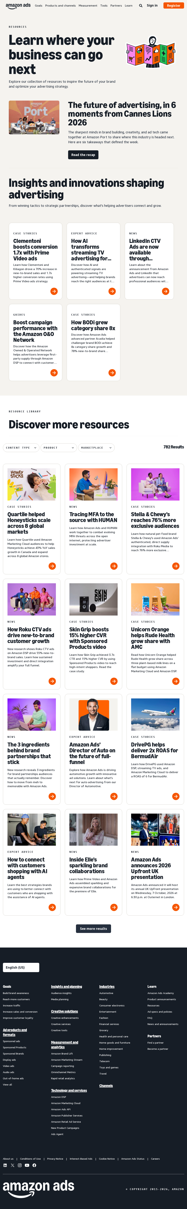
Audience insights (61, 993)
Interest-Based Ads (81, 1158)
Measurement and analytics (64, 1044)
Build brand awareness (16, 993)
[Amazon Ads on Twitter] (12, 1165)
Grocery (103, 1030)
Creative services (61, 1024)
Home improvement (111, 1048)
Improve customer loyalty (18, 1017)
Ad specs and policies (160, 1011)
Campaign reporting (62, 1065)
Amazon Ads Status (132, 1158)
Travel (103, 1073)
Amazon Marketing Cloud (65, 1103)
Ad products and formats (15, 1032)
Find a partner (156, 1042)
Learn (128, 5)
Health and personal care (113, 1036)
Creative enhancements (65, 1017)
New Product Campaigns (65, 1127)
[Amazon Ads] (15, 5)
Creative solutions (64, 1011)
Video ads (8, 1065)
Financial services (109, 1024)
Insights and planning (66, 986)
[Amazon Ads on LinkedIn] (5, 1165)
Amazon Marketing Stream (66, 1059)
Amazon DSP (58, 1096)
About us (8, 1158)
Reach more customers (16, 999)
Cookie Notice (107, 1158)
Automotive (106, 993)
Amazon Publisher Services (67, 1115)
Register (173, 5)
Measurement (88, 5)
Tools (104, 5)
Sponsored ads (11, 1041)
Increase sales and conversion (20, 1011)
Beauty (103, 999)
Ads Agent (57, 1134)
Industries (107, 986)
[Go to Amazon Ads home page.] (38, 1189)
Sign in (152, 5)
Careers (155, 1158)
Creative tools (59, 1030)
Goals (38, 5)
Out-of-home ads (13, 1078)
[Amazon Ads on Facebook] (34, 1165)
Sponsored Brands (13, 1053)
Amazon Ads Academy (161, 993)
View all (7, 1084)
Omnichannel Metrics (63, 1072)
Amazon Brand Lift (62, 1053)
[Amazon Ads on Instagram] (20, 1165)
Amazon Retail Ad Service (66, 1121)
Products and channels (60, 5)
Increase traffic (11, 1005)
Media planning (59, 999)
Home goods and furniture (114, 1042)
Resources (153, 1005)
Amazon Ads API (60, 1109)
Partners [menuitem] (154, 1036)
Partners (116, 5)
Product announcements (162, 999)
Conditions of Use (30, 1158)
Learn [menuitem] (152, 986)
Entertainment (107, 1011)
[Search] (140, 6)
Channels (106, 1085)
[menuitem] (21, 1060)
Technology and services (69, 1090)
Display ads (9, 1059)
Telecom (104, 1061)
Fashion (103, 1017)
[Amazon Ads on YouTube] (27, 1165)
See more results (93, 929)
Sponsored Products (14, 1047)
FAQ (150, 1017)
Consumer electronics (112, 1005)
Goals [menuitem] (7, 986)
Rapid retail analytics (63, 1078)
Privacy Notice (55, 1158)
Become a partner (158, 1048)
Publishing (105, 1054)
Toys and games (109, 1067)
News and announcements (163, 1024)
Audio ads (8, 1072)
